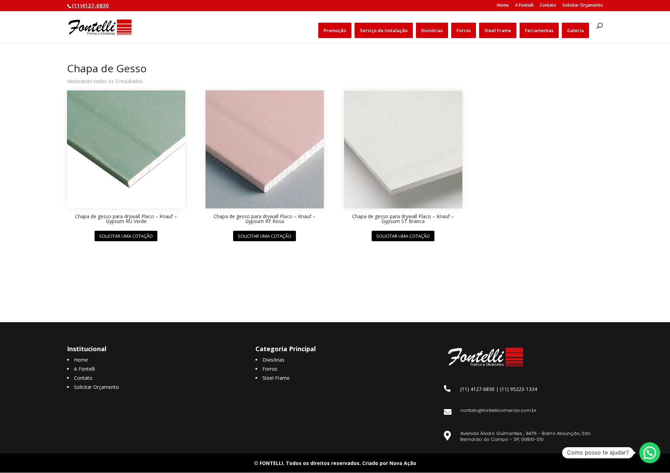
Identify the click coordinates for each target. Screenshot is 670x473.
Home (503, 5)
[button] (649, 452)
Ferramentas (539, 30)
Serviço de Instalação (384, 30)
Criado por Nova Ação (389, 463)
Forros (463, 30)
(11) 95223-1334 (518, 389)
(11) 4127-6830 (477, 389)
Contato (548, 5)
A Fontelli (524, 5)
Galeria (575, 30)
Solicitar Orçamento (583, 5)
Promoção (334, 30)
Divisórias (432, 30)
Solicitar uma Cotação (126, 236)
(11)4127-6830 (90, 5)
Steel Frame (497, 30)
